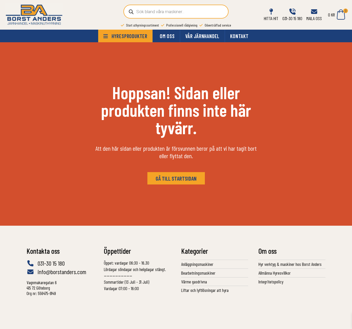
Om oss (167, 36)
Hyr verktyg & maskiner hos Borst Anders (290, 264)
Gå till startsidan (176, 178)
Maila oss (314, 18)
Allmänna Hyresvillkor (274, 273)
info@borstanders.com (61, 271)
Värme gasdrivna (194, 281)
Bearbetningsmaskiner (198, 273)
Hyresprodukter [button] (128, 36)
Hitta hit (271, 18)
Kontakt (239, 36)
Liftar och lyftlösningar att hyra (205, 290)
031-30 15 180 (292, 18)
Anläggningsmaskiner (197, 264)
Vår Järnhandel (202, 36)
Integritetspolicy (270, 281)
